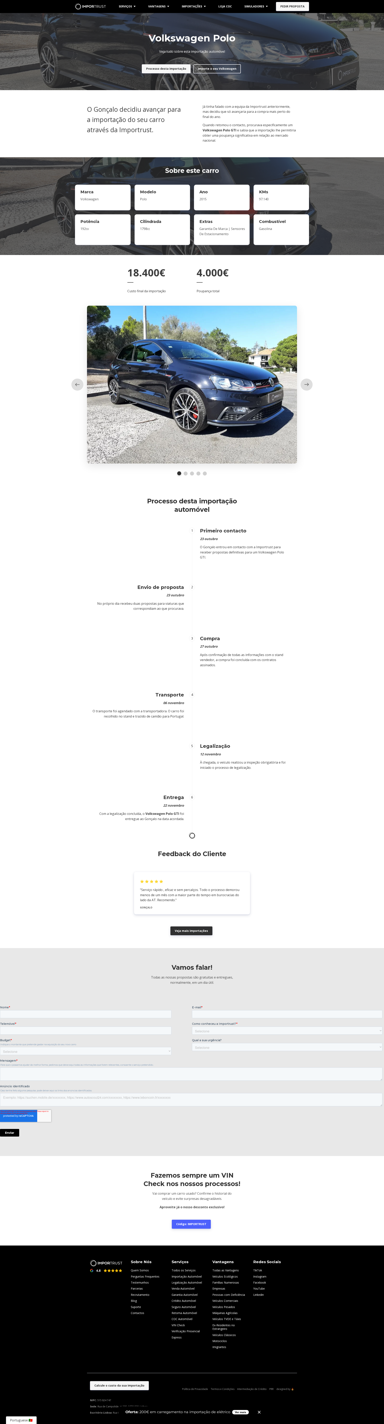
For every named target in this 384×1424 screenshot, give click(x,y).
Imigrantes (219, 1347)
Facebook (259, 1282)
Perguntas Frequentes (145, 1276)
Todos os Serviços (184, 1270)
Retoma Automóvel (184, 1313)
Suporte (136, 1307)
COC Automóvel (182, 1319)
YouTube (259, 1288)
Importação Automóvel (187, 1276)
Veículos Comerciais (225, 1301)
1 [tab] (179, 473)
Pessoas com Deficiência (228, 1295)
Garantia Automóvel (185, 1295)
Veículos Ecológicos (225, 1276)
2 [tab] (186, 474)
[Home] (91, 6)
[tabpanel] (192, 385)
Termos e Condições (222, 1389)
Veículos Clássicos (224, 1335)
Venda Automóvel (183, 1288)
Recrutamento (140, 1295)
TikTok (257, 1270)
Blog (134, 1301)
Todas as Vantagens (225, 1270)
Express (177, 1337)
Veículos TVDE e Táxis (226, 1319)
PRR (271, 1389)
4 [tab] (198, 474)
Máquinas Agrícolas (225, 1313)
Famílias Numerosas (225, 1282)
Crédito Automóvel (184, 1301)
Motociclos (219, 1341)
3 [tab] (192, 474)
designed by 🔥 (285, 1389)
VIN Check (178, 1325)
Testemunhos (140, 1282)
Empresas (218, 1288)
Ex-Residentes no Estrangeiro (223, 1327)
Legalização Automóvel (187, 1282)
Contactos (137, 1313)
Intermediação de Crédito (252, 1389)
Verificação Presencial (186, 1331)
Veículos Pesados (223, 1307)
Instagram (259, 1276)
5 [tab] (205, 474)
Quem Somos (140, 1270)
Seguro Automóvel (184, 1307)
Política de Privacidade (195, 1389)
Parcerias (137, 1288)
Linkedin (258, 1295)
